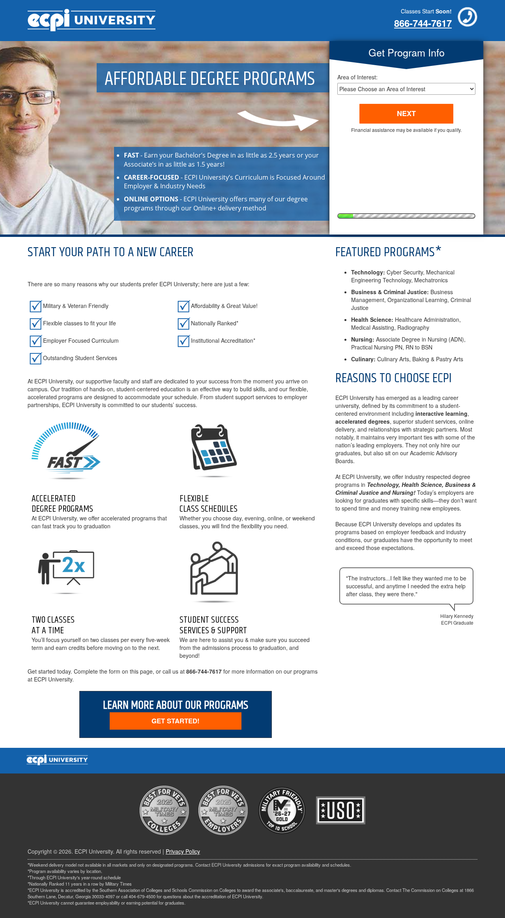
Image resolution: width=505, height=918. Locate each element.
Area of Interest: (357, 77)
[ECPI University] (91, 18)
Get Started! (176, 720)
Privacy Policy (183, 851)
